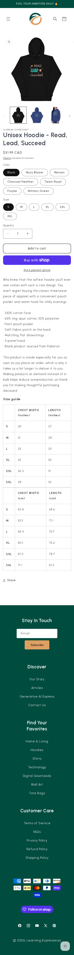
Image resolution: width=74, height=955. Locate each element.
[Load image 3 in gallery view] (37, 115)
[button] (8, 18)
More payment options (37, 270)
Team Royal (53, 181)
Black (11, 172)
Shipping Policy (37, 858)
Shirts (37, 758)
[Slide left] (4, 116)
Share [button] (11, 580)
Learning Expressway (44, 940)
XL (47, 207)
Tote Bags (37, 793)
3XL (10, 216)
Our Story (36, 679)
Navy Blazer (35, 172)
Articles (37, 688)
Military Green (38, 191)
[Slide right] (69, 116)
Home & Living (37, 741)
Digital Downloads (37, 776)
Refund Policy (37, 849)
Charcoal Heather (20, 181)
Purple (12, 191)
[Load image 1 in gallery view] (18, 115)
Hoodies (37, 750)
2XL (62, 207)
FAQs (37, 832)
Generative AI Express (37, 696)
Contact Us (37, 705)
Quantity (8, 225)
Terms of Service (37, 823)
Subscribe (37, 645)
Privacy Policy (37, 840)
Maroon (59, 172)
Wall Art (37, 784)
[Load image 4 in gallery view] (55, 115)
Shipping (7, 158)
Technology (37, 767)
